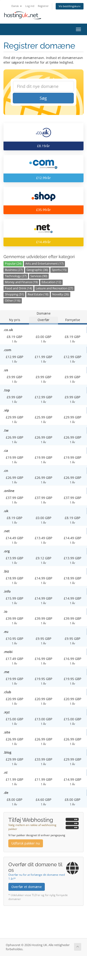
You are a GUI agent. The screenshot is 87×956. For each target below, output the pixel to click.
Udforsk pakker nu (25, 843)
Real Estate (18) (38, 294)
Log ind (29, 6)
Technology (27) (16, 276)
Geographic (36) (37, 270)
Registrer (43, 6)
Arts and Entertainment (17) (44, 264)
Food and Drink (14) (18, 288)
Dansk (15, 6)
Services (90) (38, 276)
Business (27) (14, 270)
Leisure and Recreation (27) (54, 288)
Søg (43, 98)
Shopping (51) (14, 294)
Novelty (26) (60, 294)
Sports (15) (59, 270)
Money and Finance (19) (21, 282)
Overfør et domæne (26, 887)
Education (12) (51, 282)
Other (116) (12, 301)
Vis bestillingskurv (70, 6)
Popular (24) (13, 264)
